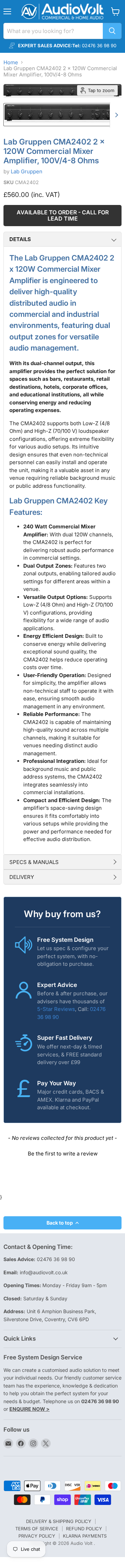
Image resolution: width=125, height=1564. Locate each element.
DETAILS (20, 239)
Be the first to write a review (63, 1153)
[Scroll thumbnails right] (115, 115)
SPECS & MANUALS (34, 862)
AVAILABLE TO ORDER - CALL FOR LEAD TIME (63, 215)
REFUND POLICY (84, 1528)
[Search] (112, 31)
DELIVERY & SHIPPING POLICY (58, 1521)
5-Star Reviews (56, 1009)
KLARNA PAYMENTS (85, 1536)
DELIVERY (21, 877)
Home (10, 62)
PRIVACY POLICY (36, 1536)
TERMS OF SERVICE (36, 1528)
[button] (62, 1152)
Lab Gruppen (26, 171)
